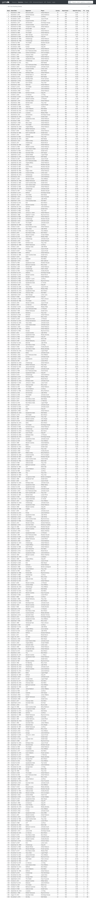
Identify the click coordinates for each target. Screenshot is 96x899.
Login (53, 2)
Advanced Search (38, 2)
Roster (49, 2)
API (45, 2)
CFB (30, 2)
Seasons (14, 2)
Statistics (21, 2)
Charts (26, 2)
